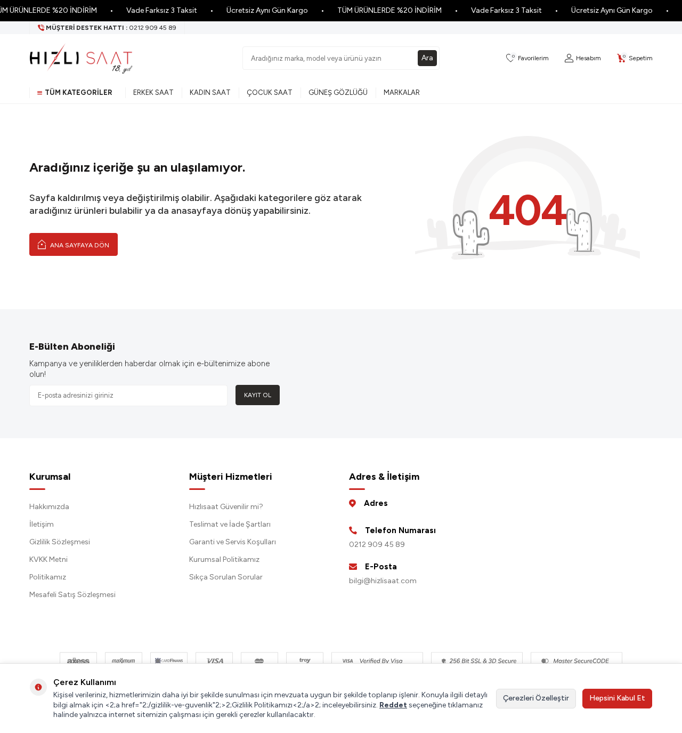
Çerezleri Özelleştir (536, 698)
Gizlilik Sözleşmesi (59, 541)
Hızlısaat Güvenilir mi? (226, 506)
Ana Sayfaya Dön (78, 245)
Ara (427, 57)
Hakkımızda (49, 506)
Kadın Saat (210, 92)
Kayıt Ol (257, 395)
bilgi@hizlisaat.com (383, 580)
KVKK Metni (48, 559)
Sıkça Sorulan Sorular (226, 577)
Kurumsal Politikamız (224, 559)
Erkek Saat (153, 92)
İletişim (41, 524)
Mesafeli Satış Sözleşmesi (72, 594)
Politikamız (47, 577)
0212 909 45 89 (377, 544)
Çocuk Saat (270, 92)
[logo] (81, 58)
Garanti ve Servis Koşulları (232, 541)
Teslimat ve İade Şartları (230, 524)
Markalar (402, 92)
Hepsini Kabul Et (617, 698)
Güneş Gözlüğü (338, 92)
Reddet (393, 705)
